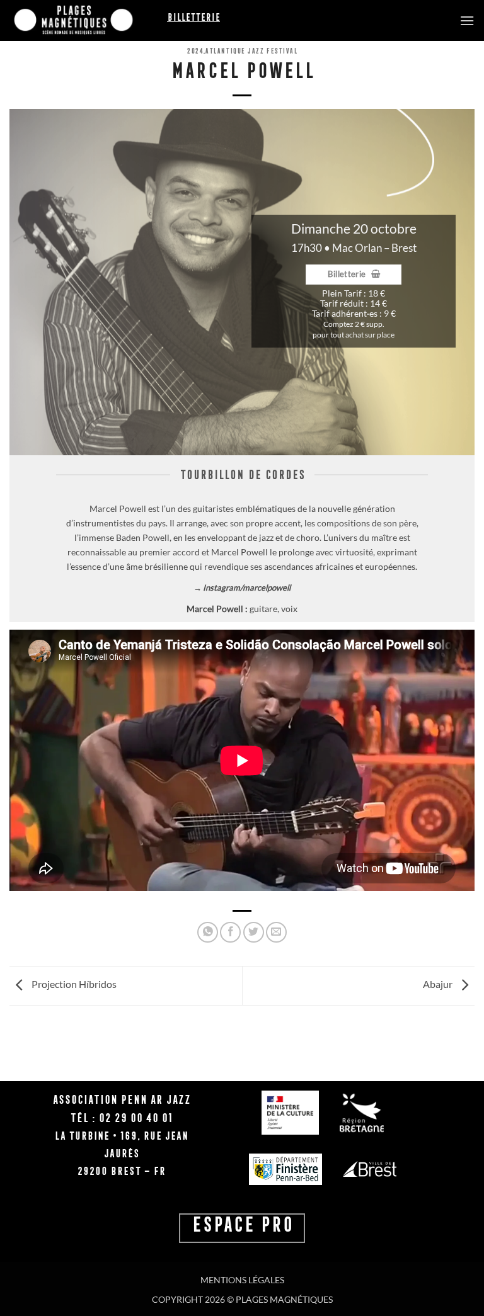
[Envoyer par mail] (276, 932)
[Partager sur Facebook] (230, 932)
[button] (467, 20)
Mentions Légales (242, 1279)
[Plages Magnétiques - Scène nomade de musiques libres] (88, 20)
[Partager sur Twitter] (253, 932)
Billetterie (193, 17)
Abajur (438, 984)
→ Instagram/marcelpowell (242, 587)
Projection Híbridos (73, 984)
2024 (194, 50)
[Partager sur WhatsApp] (207, 932)
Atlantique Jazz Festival (251, 50)
